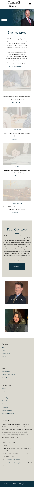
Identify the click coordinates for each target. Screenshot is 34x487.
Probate (17, 166)
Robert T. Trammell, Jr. (16, 300)
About (3, 351)
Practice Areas (17, 32)
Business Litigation (7, 410)
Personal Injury (6, 407)
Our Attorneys (6, 372)
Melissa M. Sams (17, 328)
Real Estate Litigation (8, 413)
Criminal (4, 401)
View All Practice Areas (15, 66)
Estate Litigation (17, 203)
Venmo (11, 463)
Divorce (17, 93)
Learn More (15, 102)
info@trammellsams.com (13, 460)
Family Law (17, 130)
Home (3, 347)
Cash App (16, 463)
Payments (4, 360)
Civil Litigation (6, 404)
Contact (4, 357)
